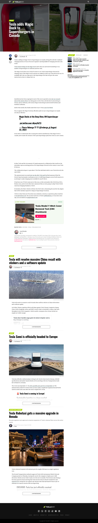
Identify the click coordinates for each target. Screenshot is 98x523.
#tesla (73, 76)
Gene (15, 426)
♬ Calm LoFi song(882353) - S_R (75, 77)
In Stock (60, 201)
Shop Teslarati (21, 201)
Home (30, 515)
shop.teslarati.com (18, 241)
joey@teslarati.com (21, 195)
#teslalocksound (83, 76)
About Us (36, 515)
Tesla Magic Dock (36, 227)
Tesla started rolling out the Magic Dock (25, 66)
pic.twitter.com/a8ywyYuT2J (30, 123)
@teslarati (70, 74)
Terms (62, 515)
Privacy (67, 515)
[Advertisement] (39, 88)
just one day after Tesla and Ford (38, 175)
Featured (25, 227)
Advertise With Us (53, 515)
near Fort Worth (48, 107)
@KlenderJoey (48, 195)
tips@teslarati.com (32, 197)
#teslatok (77, 76)
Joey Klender (22, 56)
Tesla (30, 227)
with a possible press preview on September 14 (41, 386)
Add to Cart (42, 216)
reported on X (15, 481)
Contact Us (43, 515)
